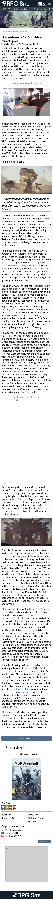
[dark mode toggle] (42, 4)
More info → (44, 841)
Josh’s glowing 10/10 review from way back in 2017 (23, 264)
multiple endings (21, 688)
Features (22, 31)
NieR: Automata (9, 31)
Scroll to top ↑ (26, 888)
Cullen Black (10, 44)
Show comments (26, 738)
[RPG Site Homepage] (15, 3)
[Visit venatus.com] (46, 111)
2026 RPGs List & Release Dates (15, 9)
